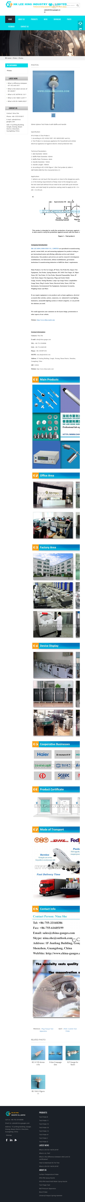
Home (10, 19)
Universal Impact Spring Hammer (50, 1196)
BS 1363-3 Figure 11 (38, 1092)
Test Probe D (43, 1142)
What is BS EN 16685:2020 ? (17, 101)
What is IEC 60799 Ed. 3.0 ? (17, 94)
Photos (20, 58)
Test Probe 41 (44, 1135)
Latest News (44, 1145)
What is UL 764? (44, 1153)
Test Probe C (43, 1138)
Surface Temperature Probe (48, 1174)
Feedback (11, 26)
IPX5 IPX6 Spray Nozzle (47, 1178)
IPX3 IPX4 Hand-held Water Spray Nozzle (53, 1181)
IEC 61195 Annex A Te (38, 1063)
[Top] (80, 39)
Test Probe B (43, 1117)
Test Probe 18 (44, 1127)
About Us (21, 19)
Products (34, 19)
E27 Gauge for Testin (72, 1063)
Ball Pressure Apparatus (47, 1188)
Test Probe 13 (44, 1131)
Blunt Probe (43, 1192)
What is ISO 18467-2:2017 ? (17, 98)
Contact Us (25, 26)
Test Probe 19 (44, 1124)
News (45, 19)
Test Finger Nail (44, 1185)
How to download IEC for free (49, 1163)
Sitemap (9, 1135)
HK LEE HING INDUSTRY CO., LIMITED (45, 248)
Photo (69, 19)
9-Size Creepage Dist (55, 1063)
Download (57, 19)
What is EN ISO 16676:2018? (48, 1150)
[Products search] (78, 5)
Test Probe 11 (44, 1120)
